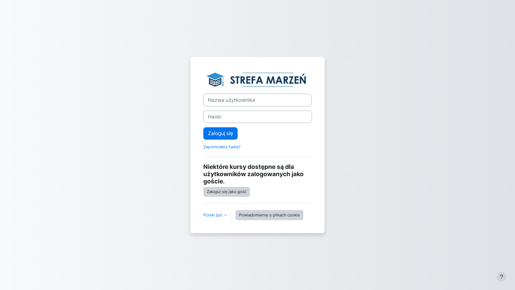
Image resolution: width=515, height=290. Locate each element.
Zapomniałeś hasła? (222, 146)
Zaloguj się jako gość (227, 191)
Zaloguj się (220, 133)
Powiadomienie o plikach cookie (269, 215)
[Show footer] (501, 276)
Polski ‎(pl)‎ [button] (213, 215)
